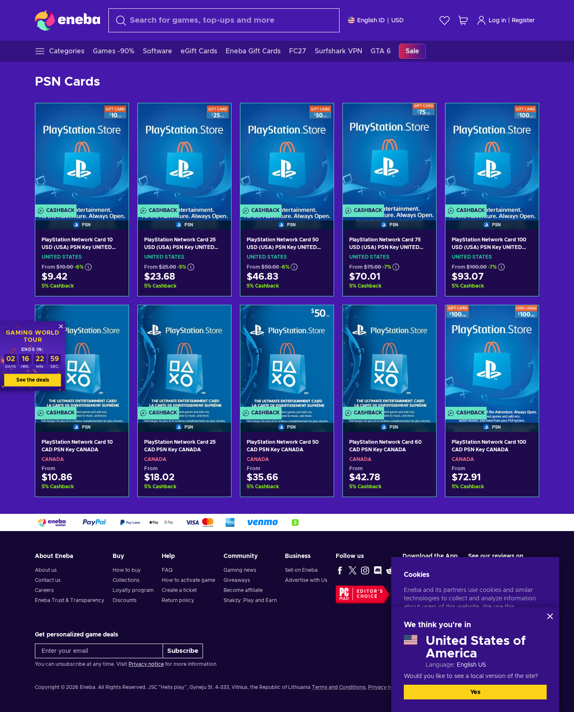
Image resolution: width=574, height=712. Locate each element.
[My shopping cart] (463, 20)
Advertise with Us (306, 580)
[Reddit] (390, 570)
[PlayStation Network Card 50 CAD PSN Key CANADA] (287, 358)
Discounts (125, 600)
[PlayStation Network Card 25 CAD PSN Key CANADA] (184, 358)
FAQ (167, 570)
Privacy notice (146, 664)
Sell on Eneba (301, 570)
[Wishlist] (444, 20)
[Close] (550, 616)
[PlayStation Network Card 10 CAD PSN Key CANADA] (82, 358)
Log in (497, 21)
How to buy (127, 570)
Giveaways (237, 580)
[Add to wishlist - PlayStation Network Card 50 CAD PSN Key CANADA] (319, 318)
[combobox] (224, 20)
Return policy (178, 600)
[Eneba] (67, 20)
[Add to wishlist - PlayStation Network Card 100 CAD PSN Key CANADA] (524, 318)
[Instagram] (365, 570)
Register (523, 21)
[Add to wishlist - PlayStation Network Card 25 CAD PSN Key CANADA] (217, 318)
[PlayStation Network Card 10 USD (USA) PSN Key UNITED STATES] (82, 156)
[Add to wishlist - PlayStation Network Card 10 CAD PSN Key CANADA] (114, 318)
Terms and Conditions (339, 687)
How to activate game (188, 580)
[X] (352, 570)
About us (46, 570)
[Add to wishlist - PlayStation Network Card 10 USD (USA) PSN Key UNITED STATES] (114, 116)
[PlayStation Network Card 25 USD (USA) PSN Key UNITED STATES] (184, 156)
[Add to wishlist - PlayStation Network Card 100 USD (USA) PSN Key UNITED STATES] (524, 116)
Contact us (48, 580)
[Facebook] (340, 570)
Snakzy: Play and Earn (250, 600)
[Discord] (378, 570)
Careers (44, 590)
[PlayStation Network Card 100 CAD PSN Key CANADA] (492, 358)
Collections (126, 580)
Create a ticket (179, 590)
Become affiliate (243, 590)
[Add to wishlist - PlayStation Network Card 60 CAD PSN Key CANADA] (422, 318)
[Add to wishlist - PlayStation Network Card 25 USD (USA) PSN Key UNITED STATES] (217, 116)
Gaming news (240, 570)
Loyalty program (133, 590)
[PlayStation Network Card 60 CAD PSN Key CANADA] (389, 358)
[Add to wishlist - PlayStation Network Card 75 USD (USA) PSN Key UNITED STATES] (422, 116)
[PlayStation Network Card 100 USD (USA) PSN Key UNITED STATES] (492, 156)
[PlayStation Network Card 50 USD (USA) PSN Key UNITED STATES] (287, 156)
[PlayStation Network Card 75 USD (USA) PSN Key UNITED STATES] (389, 156)
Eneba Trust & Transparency (69, 600)
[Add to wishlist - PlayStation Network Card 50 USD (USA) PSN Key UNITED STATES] (319, 116)
